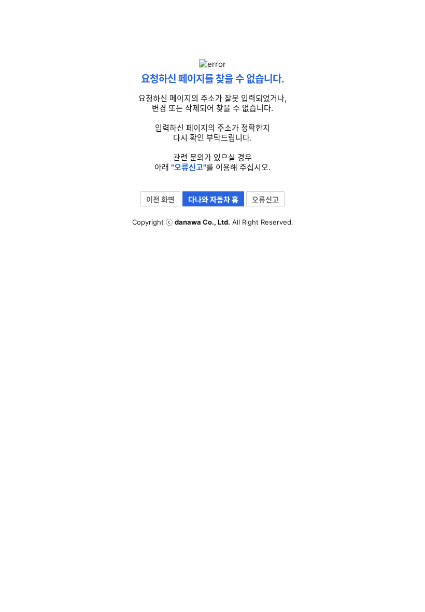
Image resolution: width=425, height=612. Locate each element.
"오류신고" (188, 167)
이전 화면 (160, 199)
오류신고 (265, 199)
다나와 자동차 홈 (213, 199)
